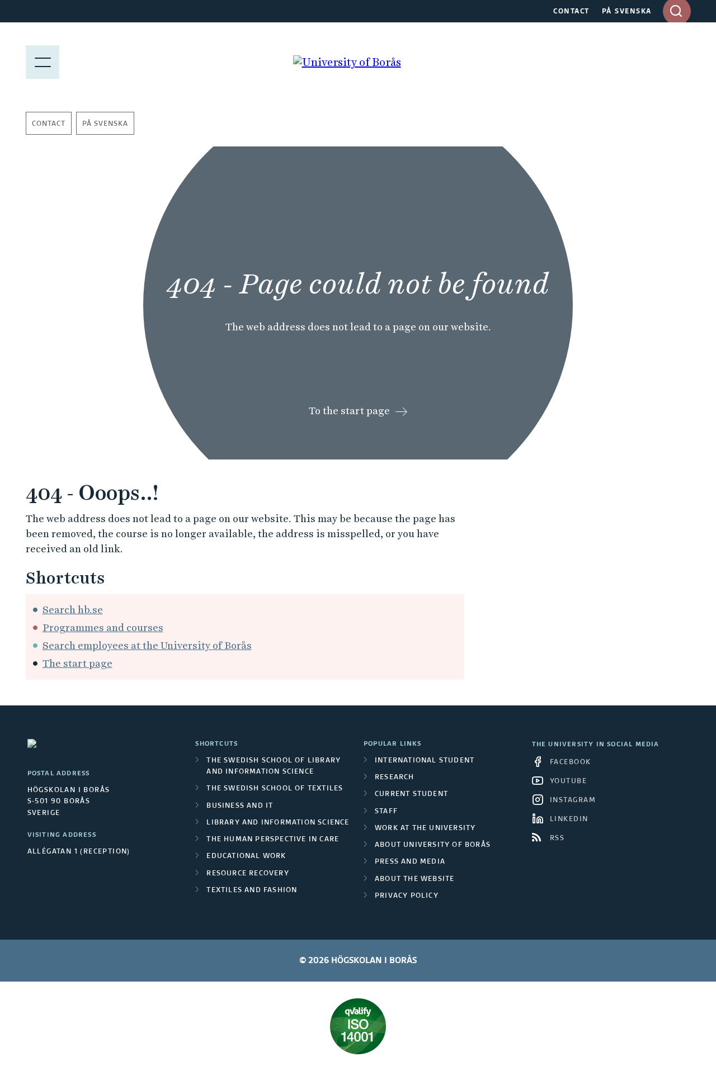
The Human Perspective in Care (272, 839)
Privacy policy (407, 896)
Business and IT (239, 806)
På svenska (105, 124)
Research (394, 777)
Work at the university (425, 828)
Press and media (410, 862)
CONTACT (571, 12)
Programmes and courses (103, 627)
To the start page (349, 410)
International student (424, 761)
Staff (386, 812)
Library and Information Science (277, 823)
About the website (414, 879)
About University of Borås (433, 845)
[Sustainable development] (358, 1026)
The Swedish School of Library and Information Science (273, 766)
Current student (411, 794)
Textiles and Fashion (251, 890)
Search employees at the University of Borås (147, 645)
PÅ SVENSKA (627, 12)
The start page (77, 663)
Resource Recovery (247, 874)
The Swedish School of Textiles (274, 789)
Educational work (246, 856)
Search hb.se (73, 609)
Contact (48, 124)
